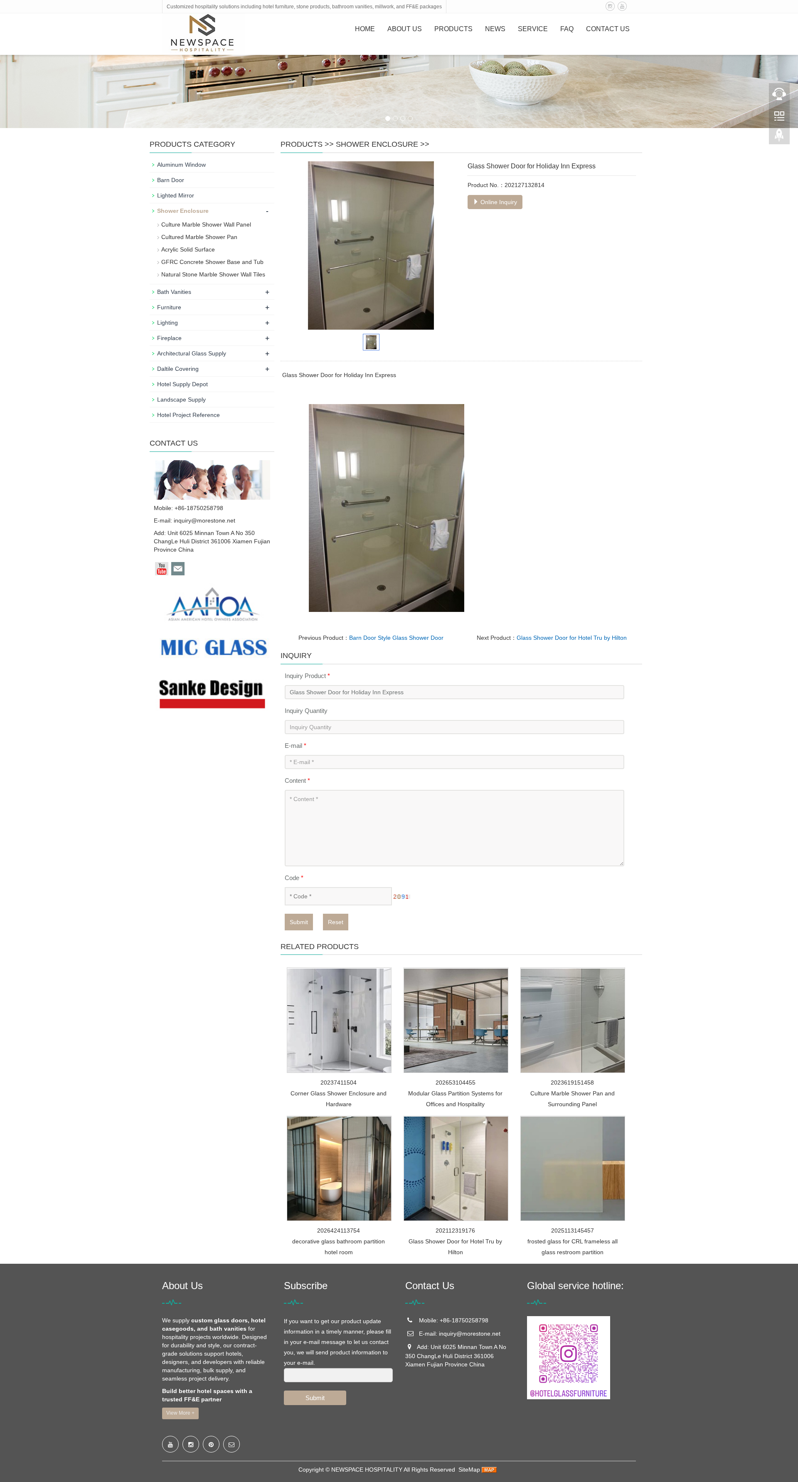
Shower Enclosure (377, 144)
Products (453, 28)
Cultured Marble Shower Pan (199, 237)
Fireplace (169, 338)
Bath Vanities (174, 292)
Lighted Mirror (175, 195)
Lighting (167, 322)
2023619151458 (572, 1082)
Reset (335, 922)
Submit (299, 922)
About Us (404, 28)
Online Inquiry (498, 202)
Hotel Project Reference (188, 415)
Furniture (169, 307)
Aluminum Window (181, 164)
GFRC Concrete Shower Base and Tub (212, 262)
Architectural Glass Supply (191, 353)
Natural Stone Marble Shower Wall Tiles (213, 274)
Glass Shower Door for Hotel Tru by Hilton (572, 637)
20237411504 (338, 1082)
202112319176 (455, 1230)
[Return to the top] (779, 137)
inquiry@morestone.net (204, 520)
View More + (180, 1413)
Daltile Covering (178, 368)
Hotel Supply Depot (182, 384)
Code (294, 877)
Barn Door (170, 180)
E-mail (295, 745)
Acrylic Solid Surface (188, 249)
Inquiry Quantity (306, 710)
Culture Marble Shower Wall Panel (206, 224)
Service (533, 28)
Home (365, 28)
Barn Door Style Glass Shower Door (396, 637)
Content (297, 780)
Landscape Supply (181, 399)
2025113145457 (572, 1230)
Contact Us (608, 28)
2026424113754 (338, 1230)
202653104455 (455, 1082)
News (495, 28)
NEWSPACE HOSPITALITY (366, 1469)
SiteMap (469, 1469)
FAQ (567, 28)
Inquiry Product (307, 675)
